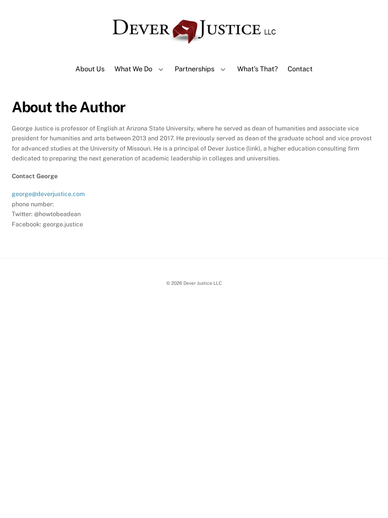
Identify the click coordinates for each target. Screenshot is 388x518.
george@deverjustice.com (48, 194)
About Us (90, 69)
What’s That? (257, 69)
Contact (300, 69)
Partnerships (194, 69)
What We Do (133, 69)
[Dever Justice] (194, 48)
